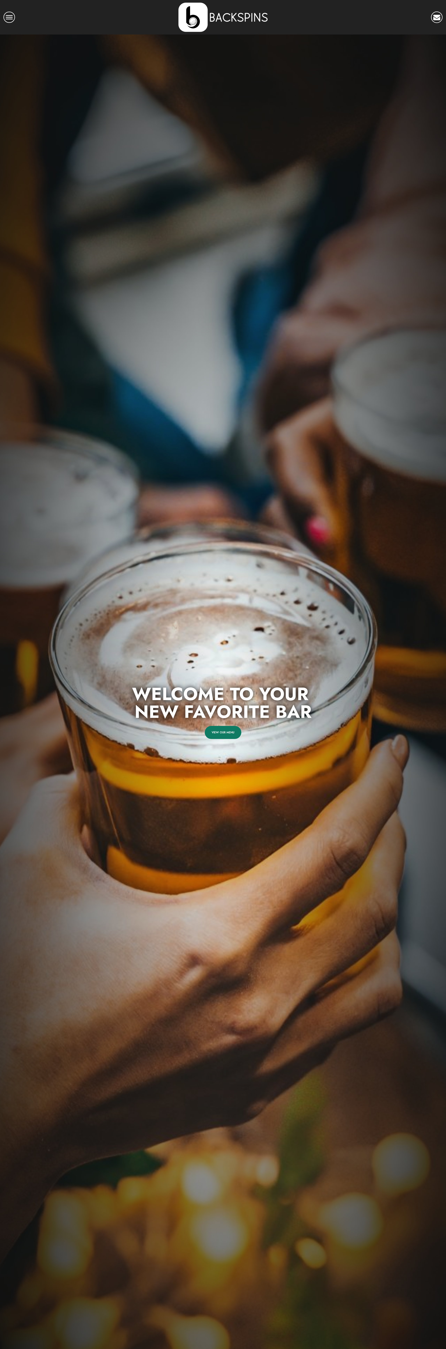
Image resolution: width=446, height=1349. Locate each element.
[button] (437, 17)
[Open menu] (9, 17)
